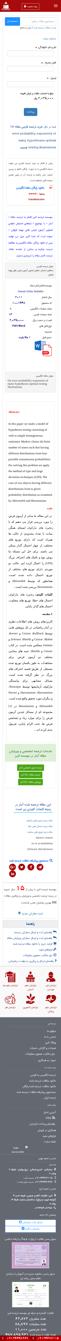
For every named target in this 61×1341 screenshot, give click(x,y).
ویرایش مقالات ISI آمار (30, 782)
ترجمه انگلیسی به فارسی (43, 1075)
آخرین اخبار (50, 1112)
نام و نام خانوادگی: (47, 47)
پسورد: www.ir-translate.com (36, 196)
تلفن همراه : (50, 63)
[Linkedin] (12, 873)
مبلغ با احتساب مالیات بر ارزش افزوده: (37, 93)
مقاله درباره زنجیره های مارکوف (39, 820)
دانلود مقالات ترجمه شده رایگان (39, 1086)
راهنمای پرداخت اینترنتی (42, 1124)
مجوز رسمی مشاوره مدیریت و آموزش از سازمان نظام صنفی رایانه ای (30, 1276)
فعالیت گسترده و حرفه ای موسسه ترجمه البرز (30, 1313)
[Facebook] (30, 867)
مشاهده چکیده (49, 39)
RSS (49, 1118)
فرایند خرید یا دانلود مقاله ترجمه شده (33, 943)
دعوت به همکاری (47, 1060)
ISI (54, 902)
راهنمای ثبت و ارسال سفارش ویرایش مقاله (30, 938)
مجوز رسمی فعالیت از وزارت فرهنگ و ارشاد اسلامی (30, 1239)
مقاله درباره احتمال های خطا (40, 826)
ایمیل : (52, 78)
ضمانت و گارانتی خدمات (43, 1048)
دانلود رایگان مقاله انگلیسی (30, 187)
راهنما (30, 924)
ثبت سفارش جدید (32, 913)
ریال (35, 98)
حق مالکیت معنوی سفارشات (38, 955)
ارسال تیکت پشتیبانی (32, 1222)
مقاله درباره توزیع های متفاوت (40, 832)
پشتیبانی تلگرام (32, 1229)
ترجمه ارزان (50, 1097)
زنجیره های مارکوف (40, 527)
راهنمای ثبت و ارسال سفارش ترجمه (33, 932)
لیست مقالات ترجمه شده (45, 28)
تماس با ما (50, 1037)
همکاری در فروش (46, 1130)
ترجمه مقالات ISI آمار (30, 775)
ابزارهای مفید (46, 949)
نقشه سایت (50, 1141)
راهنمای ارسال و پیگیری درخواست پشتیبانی (31, 961)
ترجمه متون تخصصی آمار (30, 767)
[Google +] (12, 867)
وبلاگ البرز (50, 1042)
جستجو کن (12, 21)
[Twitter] (21, 867)
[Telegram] (40, 867)
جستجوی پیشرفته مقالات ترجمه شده (29, 860)
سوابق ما (51, 1031)
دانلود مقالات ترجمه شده (42, 1081)
